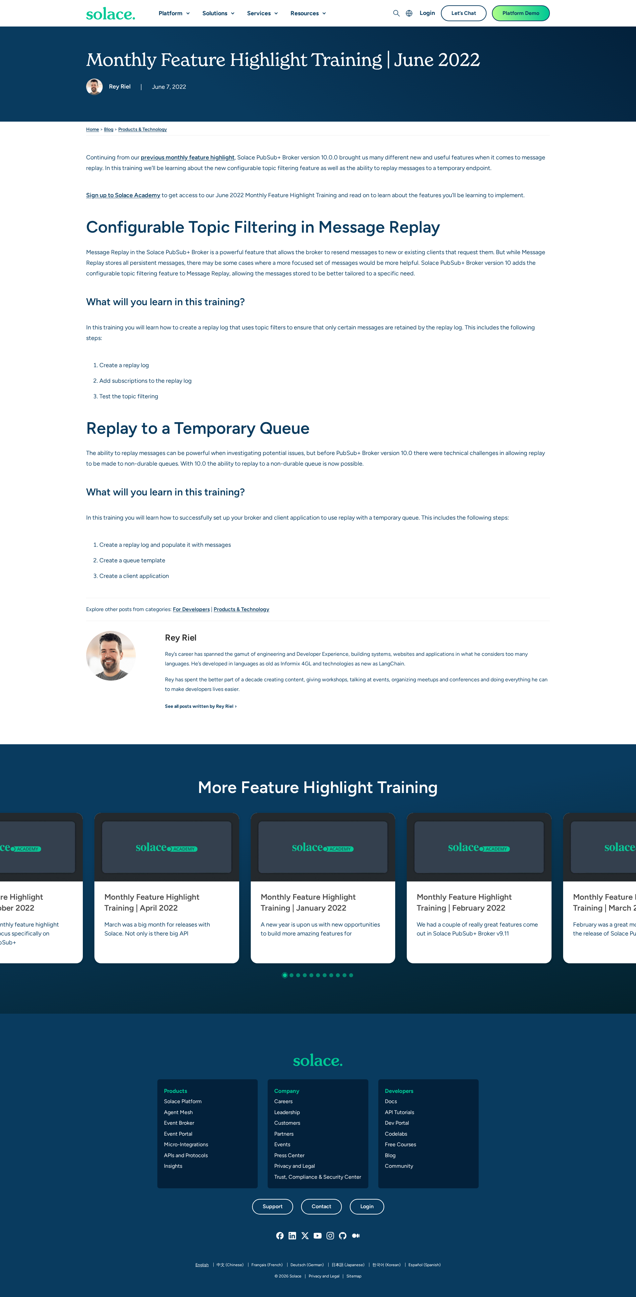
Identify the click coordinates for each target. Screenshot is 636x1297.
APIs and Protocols (186, 1155)
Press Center (289, 1155)
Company (286, 1091)
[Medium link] (355, 1236)
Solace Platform (183, 1101)
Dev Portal (397, 1123)
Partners (283, 1134)
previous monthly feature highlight (188, 157)
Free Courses (400, 1144)
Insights (173, 1166)
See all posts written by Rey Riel (199, 706)
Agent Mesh (178, 1112)
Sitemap (353, 1276)
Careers (283, 1101)
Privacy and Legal (294, 1166)
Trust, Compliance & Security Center (317, 1177)
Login (427, 12)
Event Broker (179, 1123)
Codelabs (396, 1134)
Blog (108, 129)
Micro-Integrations (186, 1144)
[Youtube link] (318, 1236)
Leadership (287, 1112)
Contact (321, 1206)
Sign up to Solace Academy (123, 195)
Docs (391, 1101)
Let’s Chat (463, 13)
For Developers (191, 609)
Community (399, 1166)
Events (282, 1144)
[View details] (110, 13)
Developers (399, 1091)
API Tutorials (399, 1112)
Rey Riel (119, 86)
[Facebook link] (280, 1236)
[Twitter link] (305, 1236)
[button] (186, 10)
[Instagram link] (330, 1236)
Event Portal (178, 1134)
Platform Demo (521, 13)
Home (92, 129)
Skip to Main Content (33, 7)
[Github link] (343, 1236)
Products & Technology (142, 129)
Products (175, 1091)
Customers (287, 1123)
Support (273, 1206)
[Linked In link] (293, 1236)
